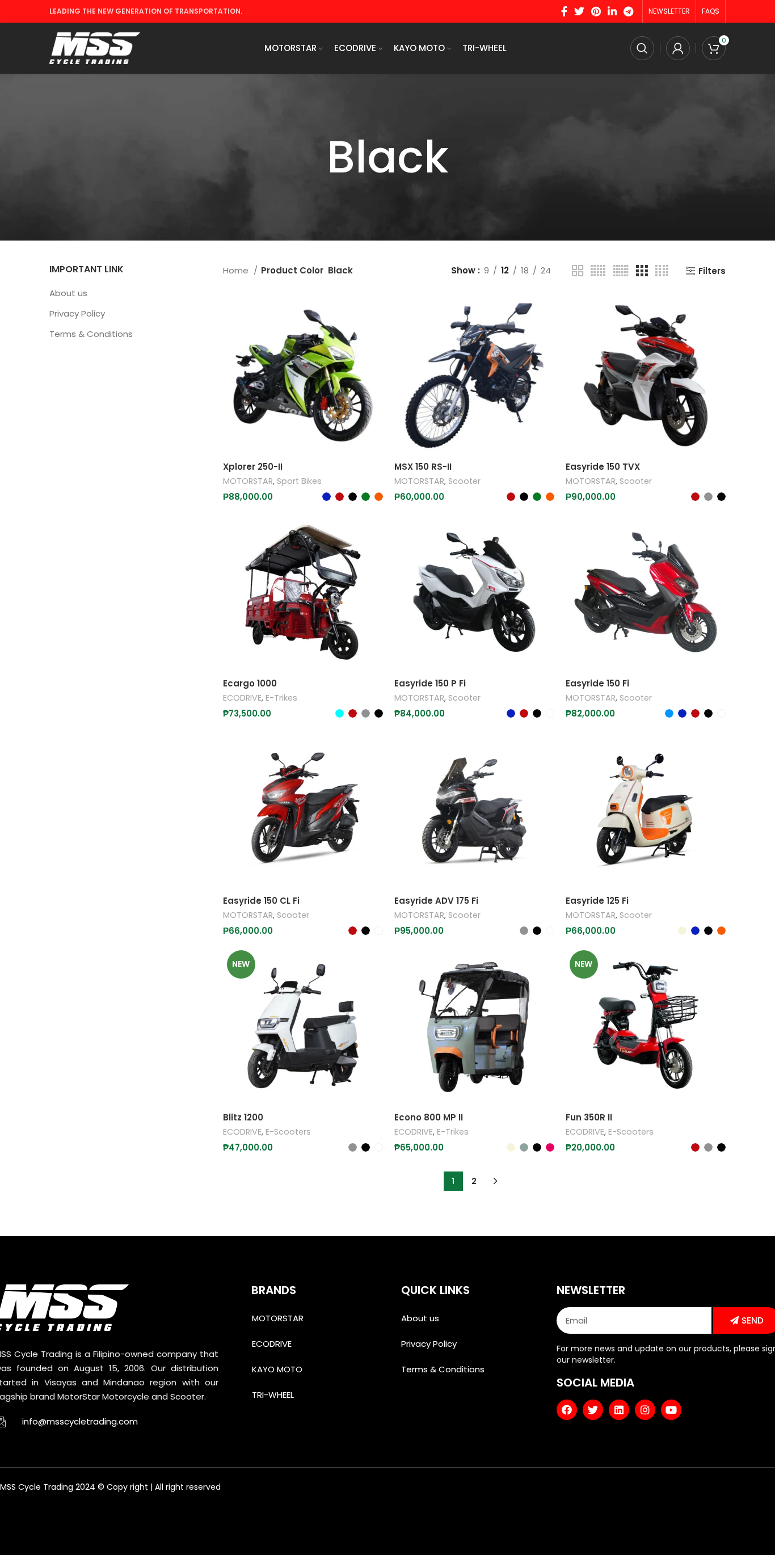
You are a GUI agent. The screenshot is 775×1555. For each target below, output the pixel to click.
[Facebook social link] (564, 11)
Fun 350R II (589, 1117)
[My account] (678, 48)
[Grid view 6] (621, 271)
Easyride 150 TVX (603, 467)
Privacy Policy (77, 313)
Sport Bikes (299, 481)
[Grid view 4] (661, 271)
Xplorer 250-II (253, 467)
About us (68, 293)
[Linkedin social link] (612, 11)
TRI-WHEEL (273, 1395)
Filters (712, 271)
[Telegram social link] (628, 11)
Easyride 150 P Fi (430, 683)
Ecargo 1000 (250, 683)
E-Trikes (281, 698)
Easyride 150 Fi (597, 683)
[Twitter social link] (579, 11)
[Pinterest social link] (596, 11)
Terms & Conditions (91, 334)
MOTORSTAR (248, 481)
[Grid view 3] (641, 271)
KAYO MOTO (277, 1369)
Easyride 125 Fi (597, 901)
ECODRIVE (242, 698)
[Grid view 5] (598, 271)
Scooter (464, 481)
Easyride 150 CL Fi (261, 901)
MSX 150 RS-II (423, 467)
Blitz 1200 (243, 1117)
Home (237, 270)
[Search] (642, 48)
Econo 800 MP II (428, 1117)
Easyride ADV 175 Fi (436, 901)
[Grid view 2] (577, 271)
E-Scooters (288, 1132)
